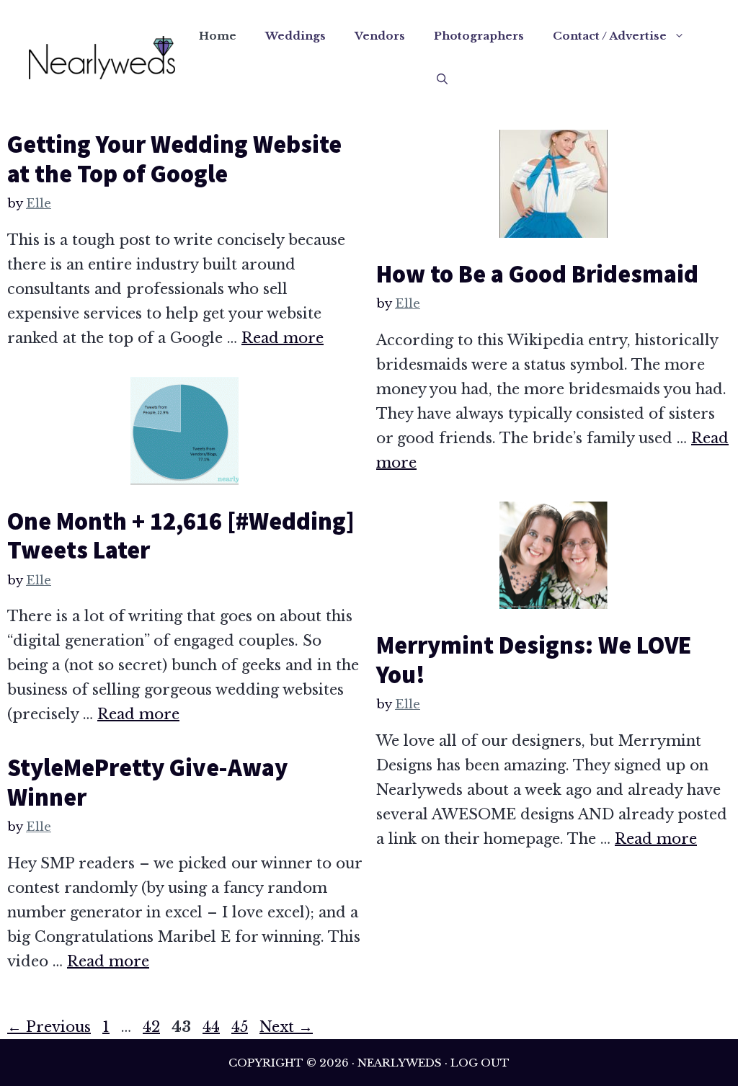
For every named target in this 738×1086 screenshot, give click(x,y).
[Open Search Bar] (442, 79)
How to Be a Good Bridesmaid (537, 274)
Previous (49, 1027)
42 (153, 1027)
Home (217, 36)
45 (241, 1027)
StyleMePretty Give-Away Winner (147, 782)
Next (286, 1027)
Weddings (295, 36)
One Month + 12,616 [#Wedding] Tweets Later (181, 536)
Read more (282, 338)
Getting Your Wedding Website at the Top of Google (174, 159)
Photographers (479, 36)
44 (212, 1027)
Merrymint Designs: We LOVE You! (533, 660)
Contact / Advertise (610, 36)
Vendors (380, 36)
